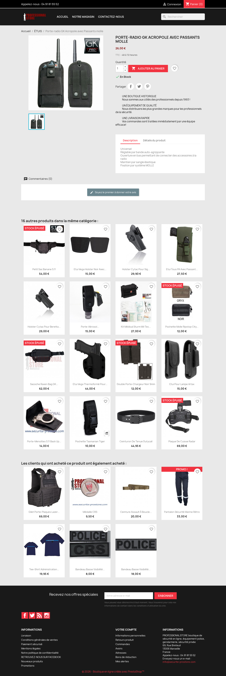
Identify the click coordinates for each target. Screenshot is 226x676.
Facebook (25, 615)
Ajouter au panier (148, 68)
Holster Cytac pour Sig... (136, 269)
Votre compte (126, 629)
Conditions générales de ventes (39, 639)
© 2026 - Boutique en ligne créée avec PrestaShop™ (113, 671)
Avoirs (118, 648)
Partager (130, 86)
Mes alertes (122, 661)
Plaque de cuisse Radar (181, 441)
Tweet (139, 86)
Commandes (122, 644)
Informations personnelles (130, 635)
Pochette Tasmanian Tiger (90, 441)
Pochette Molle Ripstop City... (182, 326)
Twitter (32, 615)
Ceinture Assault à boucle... (136, 511)
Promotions (27, 665)
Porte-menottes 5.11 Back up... (44, 441)
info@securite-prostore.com (179, 661)
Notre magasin (83, 17)
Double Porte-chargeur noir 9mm (136, 384)
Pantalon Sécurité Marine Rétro (182, 511)
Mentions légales (31, 648)
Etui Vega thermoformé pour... (90, 384)
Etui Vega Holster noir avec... (90, 269)
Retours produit (124, 639)
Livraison (26, 635)
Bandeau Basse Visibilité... (90, 569)
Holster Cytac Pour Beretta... (44, 326)
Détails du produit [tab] (154, 140)
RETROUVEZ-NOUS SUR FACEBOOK (41, 657)
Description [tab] (130, 140)
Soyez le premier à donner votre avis (115, 192)
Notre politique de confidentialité (40, 652)
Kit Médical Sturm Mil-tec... (136, 326)
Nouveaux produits (32, 661)
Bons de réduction (125, 657)
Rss (39, 615)
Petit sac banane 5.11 (44, 269)
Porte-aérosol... (90, 326)
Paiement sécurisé (31, 644)
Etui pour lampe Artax (181, 384)
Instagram (46, 615)
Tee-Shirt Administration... (44, 569)
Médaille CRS (90, 511)
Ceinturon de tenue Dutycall (136, 441)
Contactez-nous (111, 17)
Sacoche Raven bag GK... (44, 384)
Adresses (120, 652)
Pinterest (147, 86)
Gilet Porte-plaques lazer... (44, 511)
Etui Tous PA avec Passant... (182, 269)
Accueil (62, 17)
